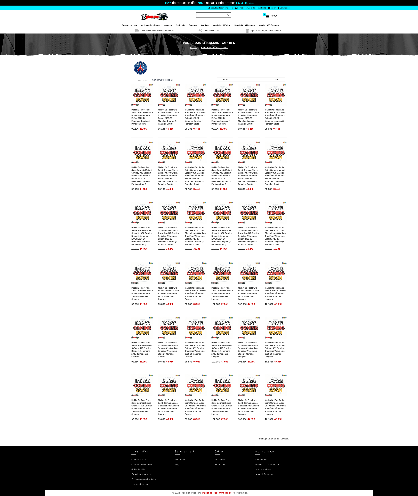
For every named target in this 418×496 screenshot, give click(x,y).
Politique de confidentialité (143, 479)
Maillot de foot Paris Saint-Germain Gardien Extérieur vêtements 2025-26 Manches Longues (248, 293)
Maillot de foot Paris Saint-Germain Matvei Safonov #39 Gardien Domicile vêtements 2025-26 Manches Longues (221, 350)
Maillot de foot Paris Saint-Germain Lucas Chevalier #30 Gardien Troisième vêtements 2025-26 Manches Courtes (195, 407)
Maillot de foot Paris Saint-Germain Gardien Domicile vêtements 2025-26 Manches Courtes (142, 293)
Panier (273, 8)
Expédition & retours (141, 474)
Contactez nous (138, 459)
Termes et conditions (141, 484)
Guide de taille (138, 469)
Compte (240, 8)
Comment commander (141, 464)
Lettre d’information (264, 474)
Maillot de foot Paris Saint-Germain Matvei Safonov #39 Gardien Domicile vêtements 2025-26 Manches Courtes (141, 350)
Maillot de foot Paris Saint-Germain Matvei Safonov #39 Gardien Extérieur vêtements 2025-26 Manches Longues (248, 350)
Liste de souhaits (263, 469)
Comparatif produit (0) (162, 80)
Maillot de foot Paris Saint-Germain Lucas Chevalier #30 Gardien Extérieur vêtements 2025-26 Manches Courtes (168, 407)
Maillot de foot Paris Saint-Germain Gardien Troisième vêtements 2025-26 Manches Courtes (195, 293)
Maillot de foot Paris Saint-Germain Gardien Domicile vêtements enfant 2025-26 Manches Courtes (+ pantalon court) (142, 117)
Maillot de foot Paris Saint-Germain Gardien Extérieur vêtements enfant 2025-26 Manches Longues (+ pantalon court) (248, 117)
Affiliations (220, 459)
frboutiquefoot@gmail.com (221, 8)
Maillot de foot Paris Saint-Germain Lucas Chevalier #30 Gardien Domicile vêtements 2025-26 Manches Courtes (141, 407)
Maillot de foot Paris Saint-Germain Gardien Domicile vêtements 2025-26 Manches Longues (222, 293)
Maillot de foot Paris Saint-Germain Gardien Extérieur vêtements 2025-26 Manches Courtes (168, 293)
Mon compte (260, 459)
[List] (145, 80)
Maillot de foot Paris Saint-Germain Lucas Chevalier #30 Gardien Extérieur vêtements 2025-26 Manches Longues (248, 407)
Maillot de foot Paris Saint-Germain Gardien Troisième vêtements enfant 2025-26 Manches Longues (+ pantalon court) (275, 117)
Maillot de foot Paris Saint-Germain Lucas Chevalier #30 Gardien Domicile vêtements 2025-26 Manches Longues (221, 407)
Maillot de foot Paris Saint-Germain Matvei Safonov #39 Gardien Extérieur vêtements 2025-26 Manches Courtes (168, 350)
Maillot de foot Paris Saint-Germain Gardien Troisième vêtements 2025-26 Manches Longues (275, 293)
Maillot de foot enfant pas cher (217, 492)
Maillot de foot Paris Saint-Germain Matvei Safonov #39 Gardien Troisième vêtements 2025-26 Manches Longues (275, 350)
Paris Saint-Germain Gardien (214, 47)
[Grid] (139, 80)
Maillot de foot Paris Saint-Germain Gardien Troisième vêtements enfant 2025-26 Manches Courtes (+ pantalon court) (195, 117)
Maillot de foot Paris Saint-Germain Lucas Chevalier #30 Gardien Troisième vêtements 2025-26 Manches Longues (275, 407)
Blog (177, 464)
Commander (285, 8)
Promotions (220, 464)
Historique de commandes (267, 464)
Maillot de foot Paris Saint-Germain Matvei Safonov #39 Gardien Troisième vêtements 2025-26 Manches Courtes (195, 350)
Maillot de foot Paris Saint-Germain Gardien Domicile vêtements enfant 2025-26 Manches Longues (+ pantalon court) (222, 117)
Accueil (193, 47)
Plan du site (180, 459)
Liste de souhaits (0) (257, 8)
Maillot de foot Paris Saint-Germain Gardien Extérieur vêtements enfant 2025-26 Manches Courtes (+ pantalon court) (168, 117)
